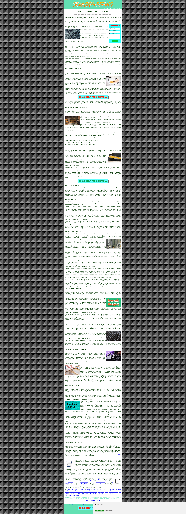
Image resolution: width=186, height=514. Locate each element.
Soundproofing (68, 187)
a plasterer (101, 483)
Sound (81, 29)
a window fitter (86, 484)
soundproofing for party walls (90, 472)
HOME (104, 8)
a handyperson (98, 479)
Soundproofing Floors (83, 504)
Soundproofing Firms (103, 492)
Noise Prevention (113, 492)
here (119, 454)
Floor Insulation (112, 489)
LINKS (107, 8)
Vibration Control (73, 489)
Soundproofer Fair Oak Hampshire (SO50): (75, 17)
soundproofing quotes (70, 455)
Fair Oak (90, 187)
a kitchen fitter (104, 480)
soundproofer (77, 461)
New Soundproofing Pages (72, 504)
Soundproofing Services (90, 490)
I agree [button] (97, 510)
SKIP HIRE (70, 482)
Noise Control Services (97, 493)
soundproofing (83, 20)
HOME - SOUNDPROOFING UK (93, 500)
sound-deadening (84, 211)
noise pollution (102, 452)
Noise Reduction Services (76, 492)
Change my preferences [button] (109, 510)
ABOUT (111, 8)
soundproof (67, 40)
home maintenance (102, 484)
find (69, 445)
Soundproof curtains (70, 411)
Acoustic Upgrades (76, 493)
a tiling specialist (84, 483)
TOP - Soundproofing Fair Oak (72, 495)
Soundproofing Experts (102, 490)
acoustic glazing (116, 255)
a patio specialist (87, 480)
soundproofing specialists (80, 193)
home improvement (91, 487)
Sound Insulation (103, 489)
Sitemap (66, 504)
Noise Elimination (86, 493)
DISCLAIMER (118, 8)
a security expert (100, 482)
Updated (78, 504)
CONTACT (114, 8)
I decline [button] (101, 510)
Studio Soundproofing (92, 489)
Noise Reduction (113, 490)
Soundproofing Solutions (76, 490)
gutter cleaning (84, 482)
